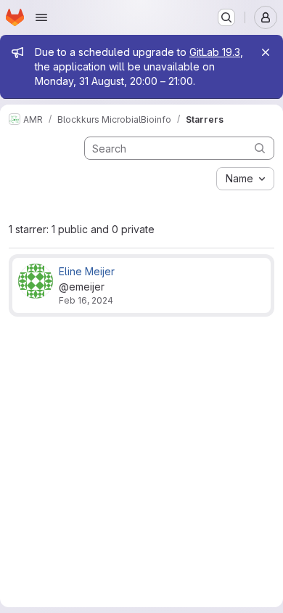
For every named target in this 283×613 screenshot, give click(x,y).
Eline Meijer (87, 271)
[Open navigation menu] (41, 17)
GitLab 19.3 (214, 52)
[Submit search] (259, 147)
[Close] (265, 52)
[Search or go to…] (226, 17)
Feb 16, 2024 (86, 300)
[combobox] (245, 178)
